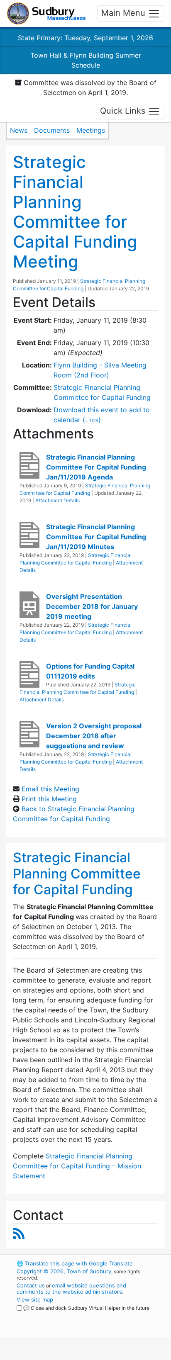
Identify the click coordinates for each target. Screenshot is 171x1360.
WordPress (53, 1315)
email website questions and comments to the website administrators (71, 1288)
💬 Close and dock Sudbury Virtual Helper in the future (86, 1308)
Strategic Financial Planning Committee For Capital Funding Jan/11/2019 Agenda (96, 467)
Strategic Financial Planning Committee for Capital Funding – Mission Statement (77, 1166)
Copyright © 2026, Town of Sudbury (64, 1271)
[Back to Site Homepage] (46, 13)
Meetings (90, 130)
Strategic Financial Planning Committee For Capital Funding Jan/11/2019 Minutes (96, 537)
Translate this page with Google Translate (75, 1263)
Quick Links (124, 111)
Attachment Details (57, 500)
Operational (68, 1355)
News (18, 130)
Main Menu (124, 13)
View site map (35, 1299)
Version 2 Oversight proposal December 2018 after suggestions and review (94, 736)
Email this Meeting (50, 789)
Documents (52, 130)
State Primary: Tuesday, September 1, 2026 (85, 38)
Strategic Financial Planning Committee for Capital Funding (77, 873)
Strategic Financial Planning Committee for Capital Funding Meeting (75, 212)
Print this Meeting (49, 799)
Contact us (31, 1285)
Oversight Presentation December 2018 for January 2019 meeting (92, 606)
